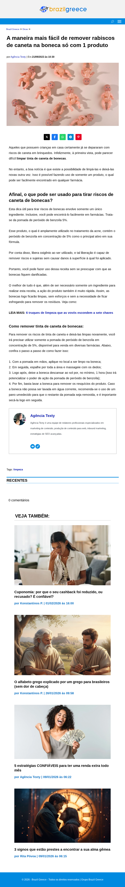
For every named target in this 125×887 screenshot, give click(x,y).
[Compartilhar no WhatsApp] (63, 137)
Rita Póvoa (28, 856)
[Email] (32, 446)
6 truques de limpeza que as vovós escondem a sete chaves (69, 312)
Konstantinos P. (31, 603)
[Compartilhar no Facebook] (55, 137)
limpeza (18, 469)
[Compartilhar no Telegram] (71, 137)
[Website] (37, 446)
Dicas (25, 29)
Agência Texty (18, 57)
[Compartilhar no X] (47, 137)
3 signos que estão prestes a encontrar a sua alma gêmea (62, 849)
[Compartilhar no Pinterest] (78, 137)
